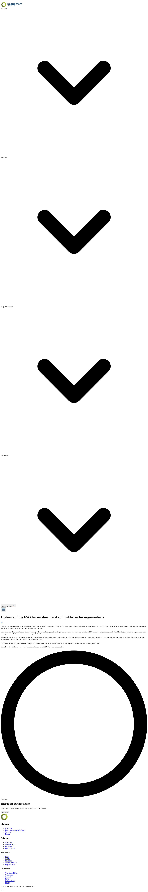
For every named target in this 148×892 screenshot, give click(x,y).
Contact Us (9, 875)
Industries (8, 846)
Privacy (7, 883)
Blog (7, 857)
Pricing (7, 834)
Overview (8, 828)
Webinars (8, 861)
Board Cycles (10, 848)
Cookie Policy (10, 881)
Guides (7, 859)
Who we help (9, 844)
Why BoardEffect (11, 873)
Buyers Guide (10, 864)
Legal (7, 879)
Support (8, 877)
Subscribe (5, 812)
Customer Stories (11, 863)
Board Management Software (15, 830)
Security (8, 832)
